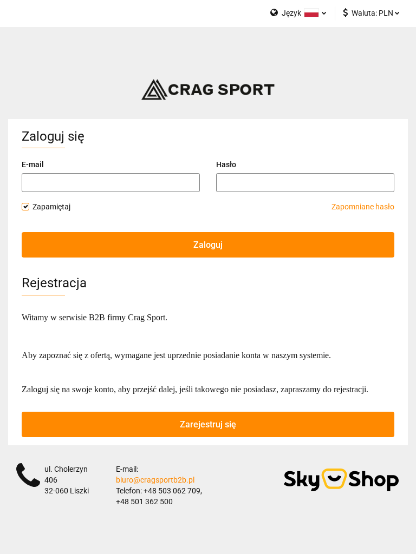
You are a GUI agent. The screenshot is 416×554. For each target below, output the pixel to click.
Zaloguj (208, 245)
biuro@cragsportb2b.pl (155, 480)
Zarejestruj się (208, 424)
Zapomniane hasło (363, 206)
